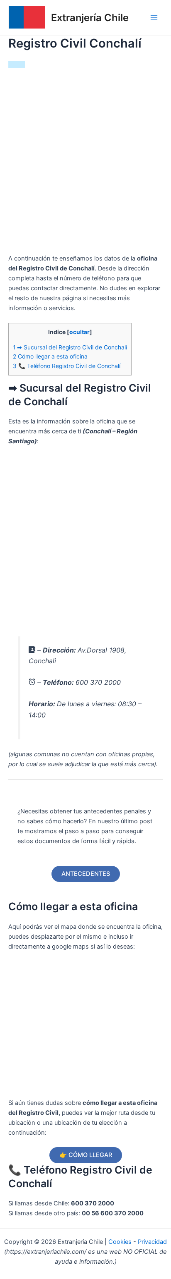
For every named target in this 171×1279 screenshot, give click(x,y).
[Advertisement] (85, 164)
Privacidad (152, 1242)
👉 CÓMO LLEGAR (85, 1155)
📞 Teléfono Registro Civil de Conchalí (66, 366)
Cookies (120, 1242)
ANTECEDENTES (85, 873)
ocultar (79, 332)
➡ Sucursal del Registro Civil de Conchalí (70, 347)
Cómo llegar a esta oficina (50, 356)
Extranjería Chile (90, 18)
